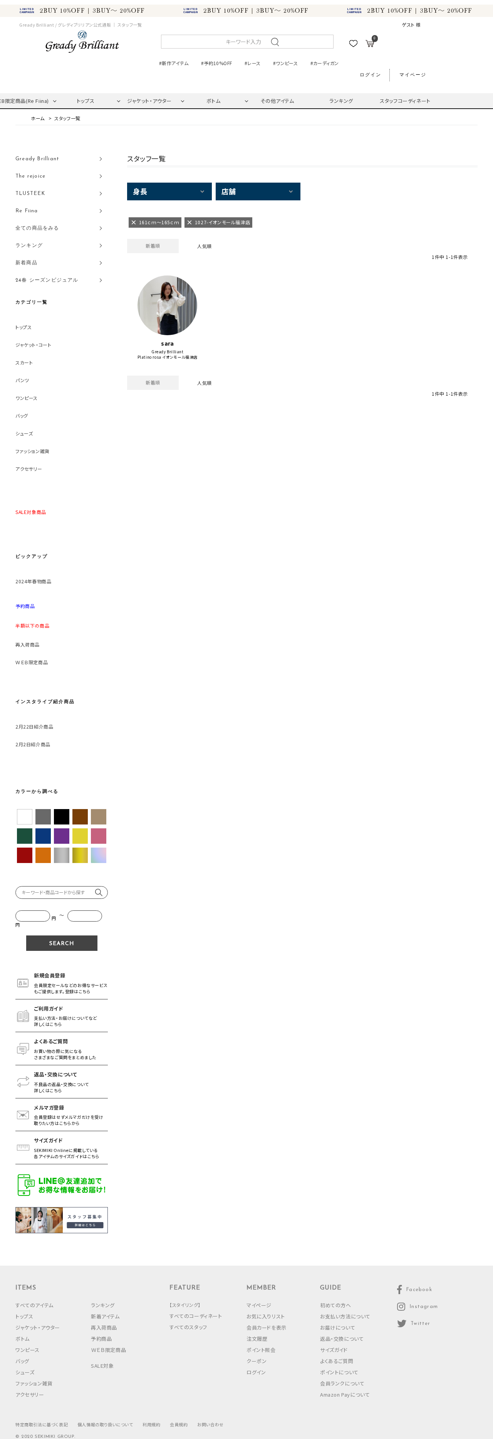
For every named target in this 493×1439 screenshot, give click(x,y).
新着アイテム (105, 1316)
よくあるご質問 (336, 1361)
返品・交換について (342, 1338)
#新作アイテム (174, 63)
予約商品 (101, 1338)
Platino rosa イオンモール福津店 (168, 357)
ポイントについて (339, 1372)
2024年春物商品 (33, 581)
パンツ (22, 380)
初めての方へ (335, 1305)
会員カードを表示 (266, 1327)
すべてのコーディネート (195, 1316)
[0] (370, 45)
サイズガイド (334, 1349)
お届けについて (337, 1327)
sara (167, 343)
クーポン (256, 1361)
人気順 (204, 246)
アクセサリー (28, 468)
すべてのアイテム (34, 1305)
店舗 (228, 191)
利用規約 (151, 1424)
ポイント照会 (261, 1349)
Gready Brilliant (167, 351)
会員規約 (179, 1424)
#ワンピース (285, 63)
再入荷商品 (27, 644)
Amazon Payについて (345, 1394)
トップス (85, 100)
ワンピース (26, 398)
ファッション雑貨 (32, 451)
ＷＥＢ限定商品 (31, 662)
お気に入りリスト (265, 1316)
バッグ (21, 415)
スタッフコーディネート (405, 100)
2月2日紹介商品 (32, 744)
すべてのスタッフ (188, 1327)
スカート (24, 362)
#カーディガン (324, 63)
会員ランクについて (342, 1383)
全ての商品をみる (37, 228)
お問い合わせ (210, 1424)
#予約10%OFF (216, 63)
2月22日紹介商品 (34, 726)
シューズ (24, 433)
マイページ (412, 75)
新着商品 (26, 262)
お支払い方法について (345, 1316)
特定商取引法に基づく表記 (41, 1424)
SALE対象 (102, 1365)
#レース (252, 63)
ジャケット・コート (33, 344)
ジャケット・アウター (149, 100)
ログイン (370, 75)
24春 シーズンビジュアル (47, 280)
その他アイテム (277, 100)
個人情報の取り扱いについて (105, 1424)
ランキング (341, 100)
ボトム (213, 100)
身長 (140, 191)
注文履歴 (256, 1338)
